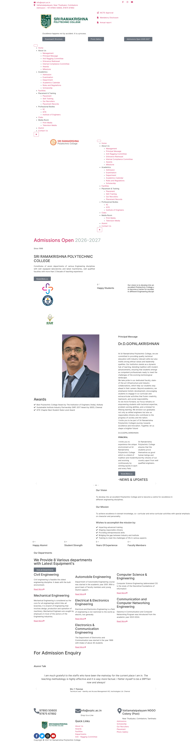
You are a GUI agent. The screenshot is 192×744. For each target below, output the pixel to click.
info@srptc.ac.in (91, 710)
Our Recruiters (49, 101)
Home (40, 48)
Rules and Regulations (52, 85)
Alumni (41, 128)
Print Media (47, 122)
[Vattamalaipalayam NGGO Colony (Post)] (119, 711)
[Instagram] (47, 736)
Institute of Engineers (52, 114)
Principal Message (50, 56)
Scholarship (47, 88)
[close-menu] (36, 134)
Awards (46, 66)
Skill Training (48, 98)
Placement (47, 96)
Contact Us (43, 131)
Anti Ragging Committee (53, 58)
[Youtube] (53, 736)
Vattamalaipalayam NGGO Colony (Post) (139, 712)
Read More (38, 589)
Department (48, 80)
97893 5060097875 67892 (48, 712)
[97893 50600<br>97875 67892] (36, 711)
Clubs (40, 117)
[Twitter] (42, 736)
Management (48, 53)
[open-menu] (36, 46)
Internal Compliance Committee (56, 64)
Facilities (42, 90)
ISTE (44, 112)
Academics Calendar (51, 82)
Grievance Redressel (51, 61)
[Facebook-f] (36, 736)
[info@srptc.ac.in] (78, 711)
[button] (36, 483)
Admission (47, 74)
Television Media (50, 125)
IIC (44, 109)
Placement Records (51, 104)
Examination (48, 77)
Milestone (47, 69)
